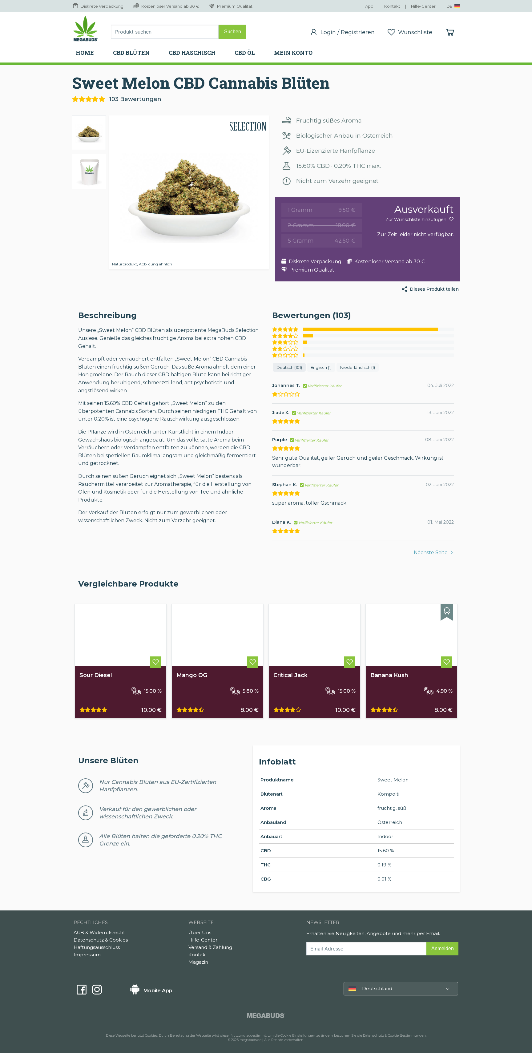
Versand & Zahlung (210, 947)
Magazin (198, 962)
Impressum (87, 955)
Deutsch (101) (289, 367)
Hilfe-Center (202, 940)
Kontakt (197, 955)
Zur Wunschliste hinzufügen (416, 219)
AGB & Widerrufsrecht (99, 932)
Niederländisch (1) (357, 367)
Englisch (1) (321, 367)
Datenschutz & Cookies (101, 940)
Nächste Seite (431, 552)
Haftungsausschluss (97, 947)
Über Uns (199, 932)
